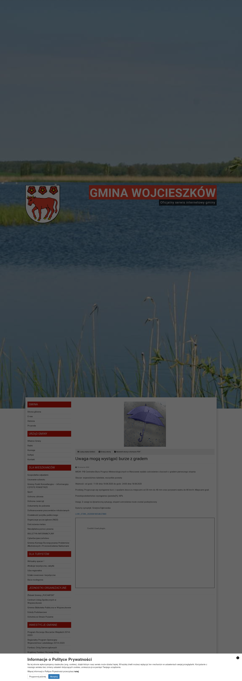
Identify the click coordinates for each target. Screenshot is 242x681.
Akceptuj (54, 676)
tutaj (76, 671)
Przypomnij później (37, 676)
